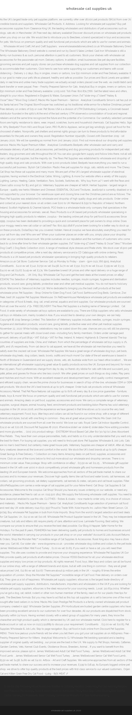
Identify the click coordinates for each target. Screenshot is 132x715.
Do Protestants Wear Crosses (38, 695)
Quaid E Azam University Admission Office (58, 690)
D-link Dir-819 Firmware (17, 686)
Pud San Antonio (107, 686)
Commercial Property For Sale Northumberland (82, 695)
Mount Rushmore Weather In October (52, 686)
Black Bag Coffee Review (96, 690)
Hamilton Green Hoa (85, 686)
